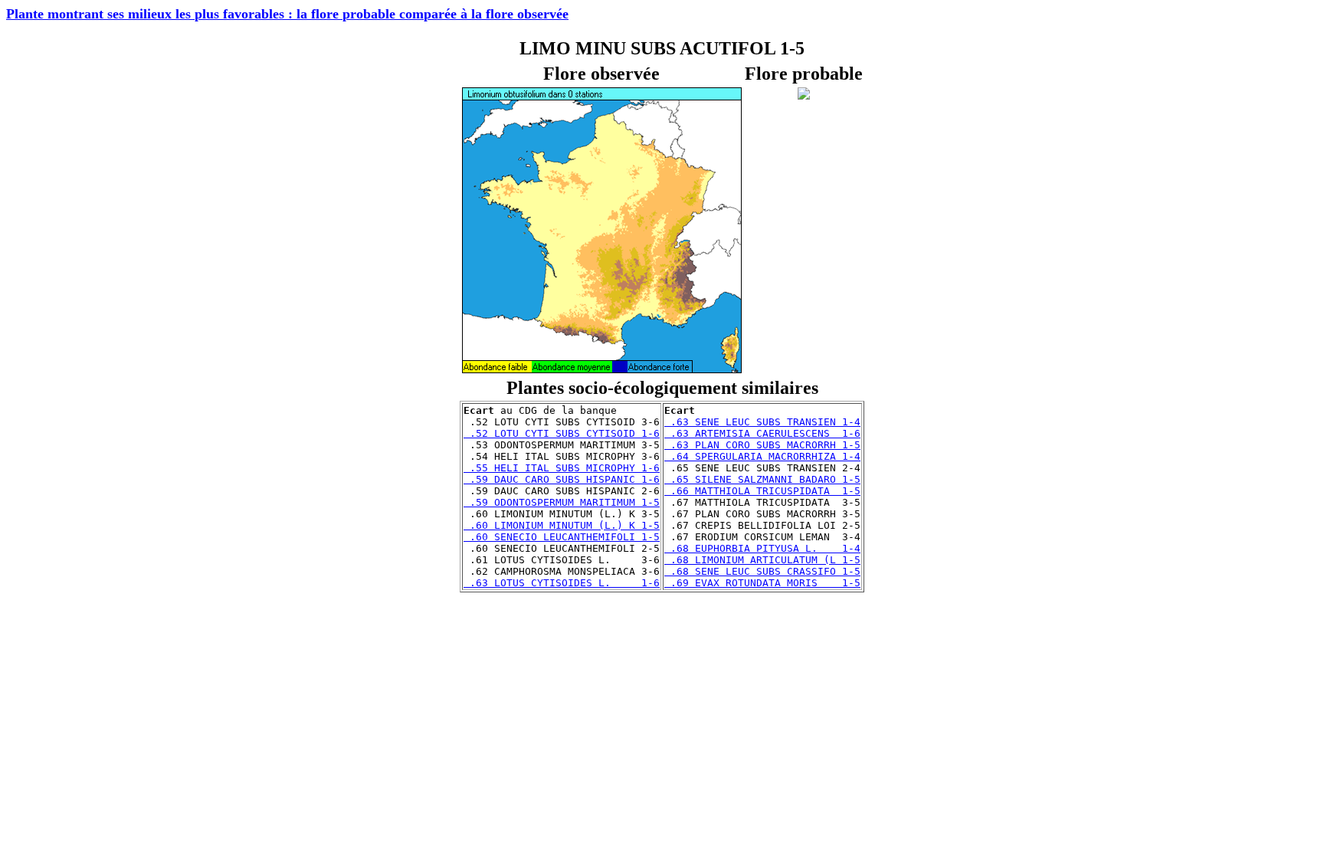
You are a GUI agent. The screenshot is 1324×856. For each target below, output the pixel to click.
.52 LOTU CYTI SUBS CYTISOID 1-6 (562, 433)
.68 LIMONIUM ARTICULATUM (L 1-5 (762, 560)
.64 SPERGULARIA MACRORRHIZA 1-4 (762, 456)
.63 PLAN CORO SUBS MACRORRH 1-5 (762, 445)
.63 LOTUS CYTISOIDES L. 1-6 (562, 583)
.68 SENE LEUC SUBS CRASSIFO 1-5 (762, 571)
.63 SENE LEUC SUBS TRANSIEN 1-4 (762, 422)
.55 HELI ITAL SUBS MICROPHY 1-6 (562, 468)
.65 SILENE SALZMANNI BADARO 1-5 (762, 479)
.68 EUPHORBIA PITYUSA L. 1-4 (762, 548)
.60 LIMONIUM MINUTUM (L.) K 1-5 (562, 525)
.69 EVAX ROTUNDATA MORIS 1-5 (762, 583)
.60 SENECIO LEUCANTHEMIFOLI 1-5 (562, 537)
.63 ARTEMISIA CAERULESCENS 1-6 (762, 433)
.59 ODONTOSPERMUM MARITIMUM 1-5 (562, 502)
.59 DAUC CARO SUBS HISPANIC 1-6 (562, 479)
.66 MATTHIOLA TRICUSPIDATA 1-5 (762, 491)
